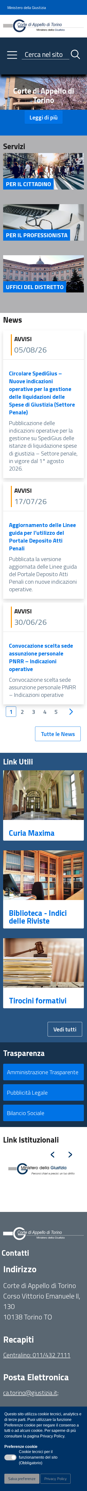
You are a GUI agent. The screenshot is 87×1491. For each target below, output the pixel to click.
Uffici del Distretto (35, 287)
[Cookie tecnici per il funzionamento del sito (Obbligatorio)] (10, 1457)
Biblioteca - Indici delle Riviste (38, 917)
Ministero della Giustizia (26, 7)
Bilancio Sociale (25, 1113)
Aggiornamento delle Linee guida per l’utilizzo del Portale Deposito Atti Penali (42, 536)
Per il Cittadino (28, 184)
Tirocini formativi (37, 1000)
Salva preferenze (22, 1479)
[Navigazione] (12, 55)
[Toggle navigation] (7, 69)
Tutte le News (58, 733)
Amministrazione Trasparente (42, 1072)
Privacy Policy (55, 1479)
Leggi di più (43, 117)
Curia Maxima (32, 833)
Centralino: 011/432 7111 (36, 1355)
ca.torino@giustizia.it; (31, 1392)
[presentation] (52, 1152)
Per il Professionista (36, 235)
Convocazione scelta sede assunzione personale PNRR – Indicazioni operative (41, 657)
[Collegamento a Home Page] (43, 25)
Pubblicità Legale (27, 1092)
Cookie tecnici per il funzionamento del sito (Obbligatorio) (38, 1458)
